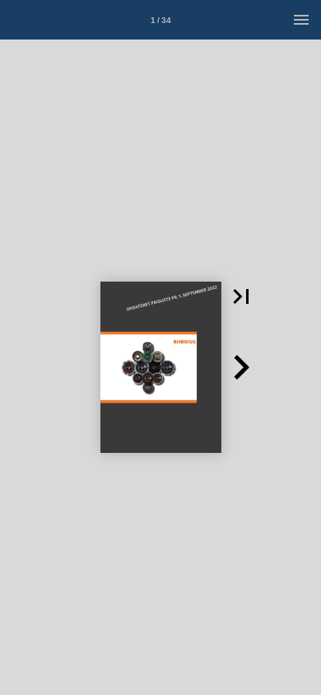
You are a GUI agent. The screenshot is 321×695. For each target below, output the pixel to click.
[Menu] (301, 20)
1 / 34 (161, 20)
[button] (241, 296)
